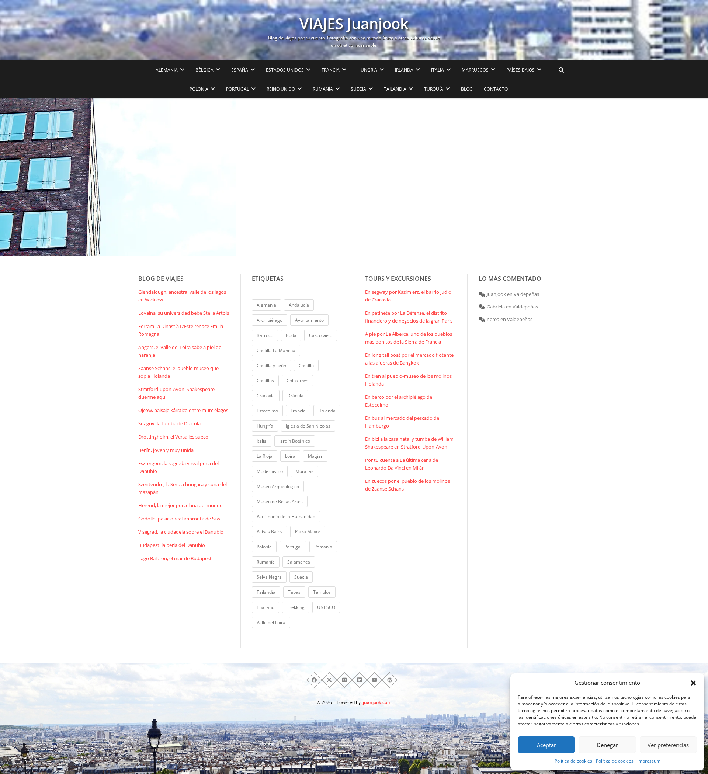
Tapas (294, 592)
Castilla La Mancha (276, 350)
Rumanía (266, 562)
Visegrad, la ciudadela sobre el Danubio (180, 532)
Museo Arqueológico (278, 486)
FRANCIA (331, 70)
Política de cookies (573, 761)
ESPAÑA (239, 70)
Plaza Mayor (307, 532)
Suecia (301, 577)
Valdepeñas (526, 294)
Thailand (265, 607)
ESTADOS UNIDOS (285, 70)
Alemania (266, 305)
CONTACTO (496, 89)
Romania (323, 547)
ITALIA (437, 70)
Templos (322, 592)
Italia (262, 441)
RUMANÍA (323, 89)
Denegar (607, 745)
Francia (298, 411)
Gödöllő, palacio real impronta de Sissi (179, 518)
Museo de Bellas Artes (280, 501)
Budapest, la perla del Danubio (171, 545)
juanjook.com (377, 702)
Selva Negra (269, 577)
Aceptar (546, 745)
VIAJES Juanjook (354, 23)
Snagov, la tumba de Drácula (169, 423)
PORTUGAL (237, 89)
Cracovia (266, 396)
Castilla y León (271, 365)
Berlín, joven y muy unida (166, 450)
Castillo (306, 365)
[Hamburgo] (118, 177)
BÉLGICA (204, 70)
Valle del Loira (271, 622)
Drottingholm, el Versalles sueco (173, 436)
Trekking (296, 607)
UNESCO (326, 607)
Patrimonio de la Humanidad (286, 516)
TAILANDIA (395, 89)
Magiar (315, 456)
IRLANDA (404, 70)
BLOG (467, 89)
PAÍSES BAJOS (520, 70)
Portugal (293, 547)
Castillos (265, 380)
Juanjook (496, 294)
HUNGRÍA (367, 70)
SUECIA (358, 89)
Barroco (265, 335)
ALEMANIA (167, 70)
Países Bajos (269, 532)
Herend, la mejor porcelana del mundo (180, 505)
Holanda (327, 411)
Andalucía (299, 305)
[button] (693, 683)
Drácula (295, 396)
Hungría (265, 426)
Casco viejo (320, 335)
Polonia (264, 547)
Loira (290, 456)
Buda (291, 335)
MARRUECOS (475, 70)
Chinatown (297, 380)
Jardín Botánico (294, 441)
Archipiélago (269, 320)
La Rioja (265, 456)
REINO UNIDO (281, 89)
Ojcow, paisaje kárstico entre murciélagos (183, 410)
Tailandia (266, 592)
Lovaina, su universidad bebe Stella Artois (183, 313)
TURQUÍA (433, 89)
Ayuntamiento (309, 320)
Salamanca (298, 562)
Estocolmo (267, 411)
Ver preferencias (668, 745)
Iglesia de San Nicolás (308, 426)
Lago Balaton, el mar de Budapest (175, 558)
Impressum (648, 761)
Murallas (304, 471)
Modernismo (270, 471)
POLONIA (199, 89)
